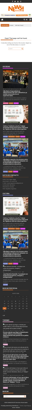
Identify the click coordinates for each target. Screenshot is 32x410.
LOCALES (11, 103)
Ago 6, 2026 (6, 330)
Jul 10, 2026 (6, 375)
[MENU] (30, 19)
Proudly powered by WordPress (9, 405)
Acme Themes (16, 407)
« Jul (4, 315)
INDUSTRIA (5, 103)
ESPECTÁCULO (12, 136)
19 (12, 306)
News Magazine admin (16, 272)
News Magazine (15, 89)
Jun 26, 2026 (7, 124)
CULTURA (5, 136)
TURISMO (5, 344)
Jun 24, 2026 (7, 272)
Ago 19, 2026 (7, 89)
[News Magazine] (2, 19)
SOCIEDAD (16, 103)
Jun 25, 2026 (7, 157)
